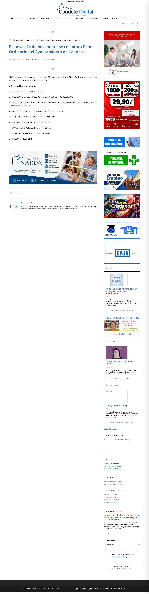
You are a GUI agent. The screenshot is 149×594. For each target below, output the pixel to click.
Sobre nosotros (81, 588)
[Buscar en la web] (137, 23)
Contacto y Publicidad (83, 590)
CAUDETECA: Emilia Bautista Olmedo (119, 362)
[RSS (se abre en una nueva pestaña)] (129, 23)
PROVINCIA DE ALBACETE (112, 495)
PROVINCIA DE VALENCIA (112, 500)
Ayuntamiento (49, 60)
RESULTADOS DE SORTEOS (113, 469)
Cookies (90, 588)
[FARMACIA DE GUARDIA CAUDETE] (122, 160)
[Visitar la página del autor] (13, 206)
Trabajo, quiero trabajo (117, 405)
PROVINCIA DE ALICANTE (112, 497)
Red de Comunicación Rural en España (122, 568)
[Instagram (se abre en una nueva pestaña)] (122, 23)
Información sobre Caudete (113, 482)
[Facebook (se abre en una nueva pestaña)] (119, 23)
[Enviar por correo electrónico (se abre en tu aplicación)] (132, 23)
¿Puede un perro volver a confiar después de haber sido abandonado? (121, 291)
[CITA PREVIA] (122, 142)
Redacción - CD (18, 60)
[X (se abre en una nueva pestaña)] (116, 23)
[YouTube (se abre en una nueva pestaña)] (126, 23)
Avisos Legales (107, 588)
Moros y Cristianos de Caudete (114, 484)
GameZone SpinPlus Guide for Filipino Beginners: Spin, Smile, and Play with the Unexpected (122, 517)
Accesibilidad (118, 588)
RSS (125, 588)
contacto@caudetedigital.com (122, 557)
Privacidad (98, 588)
